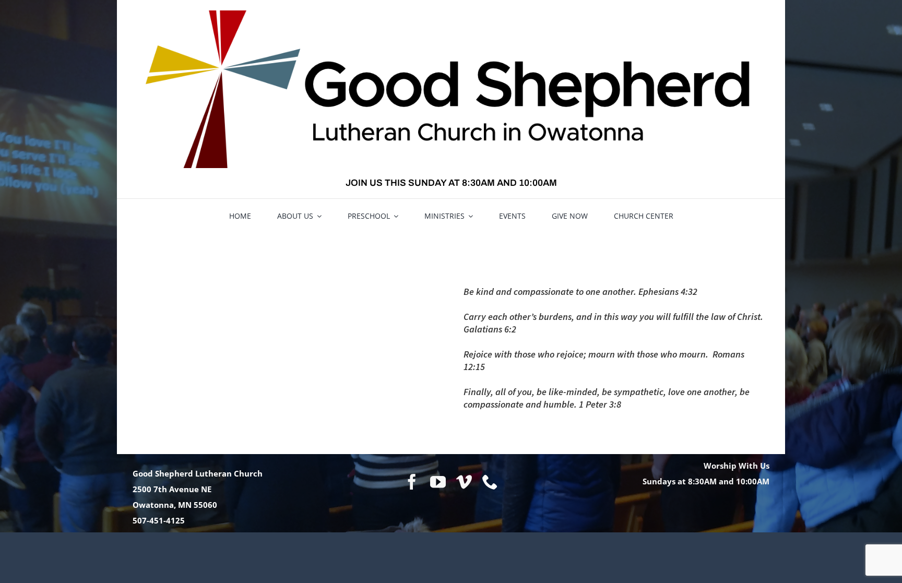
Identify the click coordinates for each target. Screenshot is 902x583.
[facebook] (412, 482)
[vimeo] (464, 482)
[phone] (490, 482)
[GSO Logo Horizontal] (451, 14)
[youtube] (438, 482)
